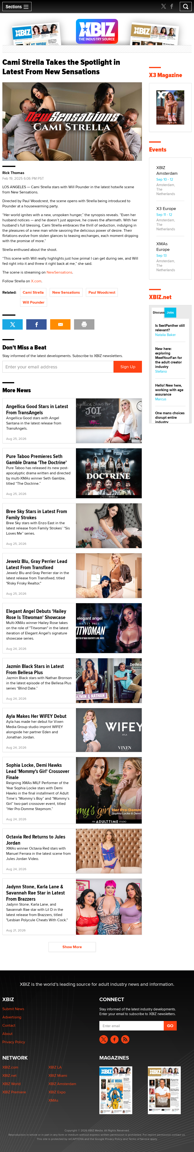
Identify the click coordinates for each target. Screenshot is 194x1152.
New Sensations (66, 292)
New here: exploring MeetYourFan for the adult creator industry (168, 357)
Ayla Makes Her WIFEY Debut (36, 716)
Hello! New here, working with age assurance (169, 390)
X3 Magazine (165, 75)
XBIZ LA (55, 1067)
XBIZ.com (10, 1067)
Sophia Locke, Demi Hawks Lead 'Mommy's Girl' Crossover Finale (37, 771)
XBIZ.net (160, 297)
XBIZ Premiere (14, 1092)
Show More (72, 947)
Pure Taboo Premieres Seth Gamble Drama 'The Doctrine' (36, 459)
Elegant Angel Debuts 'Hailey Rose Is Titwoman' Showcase (36, 614)
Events (157, 149)
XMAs (53, 1100)
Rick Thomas (13, 172)
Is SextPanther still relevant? (170, 328)
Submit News (13, 1009)
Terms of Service (139, 1139)
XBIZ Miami (57, 1075)
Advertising (11, 1017)
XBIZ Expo (57, 1092)
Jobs (170, 312)
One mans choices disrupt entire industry (170, 417)
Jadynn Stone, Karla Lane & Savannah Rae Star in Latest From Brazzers (35, 893)
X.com (36, 281)
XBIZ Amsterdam (167, 170)
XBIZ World (11, 1084)
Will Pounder (33, 302)
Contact (8, 1025)
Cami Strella (33, 292)
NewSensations (59, 272)
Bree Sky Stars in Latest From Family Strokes (36, 514)
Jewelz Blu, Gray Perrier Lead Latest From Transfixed (36, 564)
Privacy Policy (13, 1042)
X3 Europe (166, 208)
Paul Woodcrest (101, 292)
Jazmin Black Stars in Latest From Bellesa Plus (35, 669)
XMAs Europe (163, 246)
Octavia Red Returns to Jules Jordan (35, 840)
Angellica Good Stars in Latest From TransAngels (37, 409)
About (7, 1033)
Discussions (158, 312)
